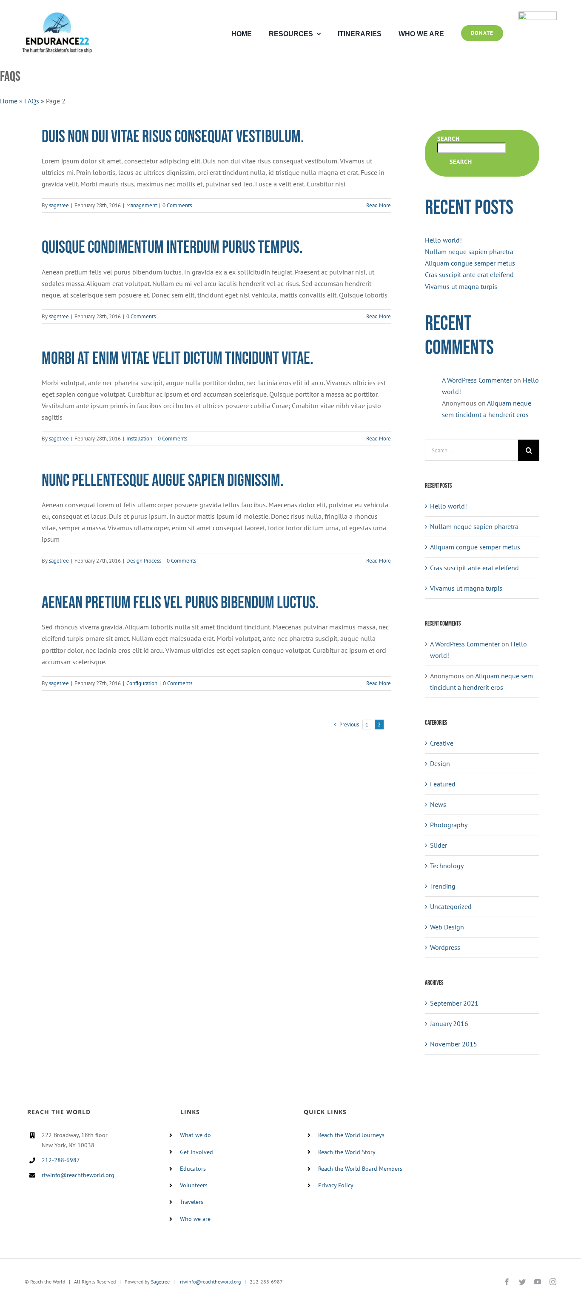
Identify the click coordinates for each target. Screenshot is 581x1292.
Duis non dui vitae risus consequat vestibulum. (173, 137)
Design (440, 763)
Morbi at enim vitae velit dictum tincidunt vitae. (177, 359)
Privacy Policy (335, 1185)
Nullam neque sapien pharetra (469, 251)
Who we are (195, 1219)
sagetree (59, 205)
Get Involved (196, 1152)
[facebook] (507, 1281)
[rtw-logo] (537, 15)
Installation (139, 438)
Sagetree (160, 1281)
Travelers (191, 1202)
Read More (378, 205)
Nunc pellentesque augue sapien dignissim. (163, 481)
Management (141, 205)
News (438, 804)
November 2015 (453, 1044)
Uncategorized (451, 906)
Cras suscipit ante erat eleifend (469, 274)
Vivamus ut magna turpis (461, 286)
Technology (447, 865)
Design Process (143, 560)
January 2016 (449, 1023)
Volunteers (194, 1185)
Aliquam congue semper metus (470, 263)
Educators (193, 1168)
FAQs (31, 101)
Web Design (447, 927)
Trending (443, 886)
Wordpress (445, 947)
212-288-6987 (61, 1160)
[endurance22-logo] (57, 15)
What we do (195, 1135)
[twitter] (522, 1281)
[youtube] (537, 1281)
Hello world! (443, 240)
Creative (441, 743)
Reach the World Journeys (351, 1135)
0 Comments (177, 205)
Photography (448, 824)
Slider (438, 845)
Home (8, 101)
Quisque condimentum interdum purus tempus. (172, 247)
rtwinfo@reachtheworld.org (78, 1175)
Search (448, 139)
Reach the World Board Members (360, 1168)
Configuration (141, 683)
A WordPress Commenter (477, 380)
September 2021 (454, 1003)
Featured (443, 784)
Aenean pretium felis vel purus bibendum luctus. (180, 603)
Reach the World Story (347, 1152)
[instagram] (553, 1281)
